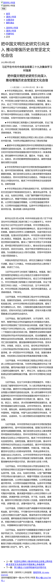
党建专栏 (10, 34)
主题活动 (10, 20)
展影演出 (10, 23)
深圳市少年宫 (12, 28)
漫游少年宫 (11, 17)
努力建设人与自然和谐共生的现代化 (30, 567)
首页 (8, 14)
